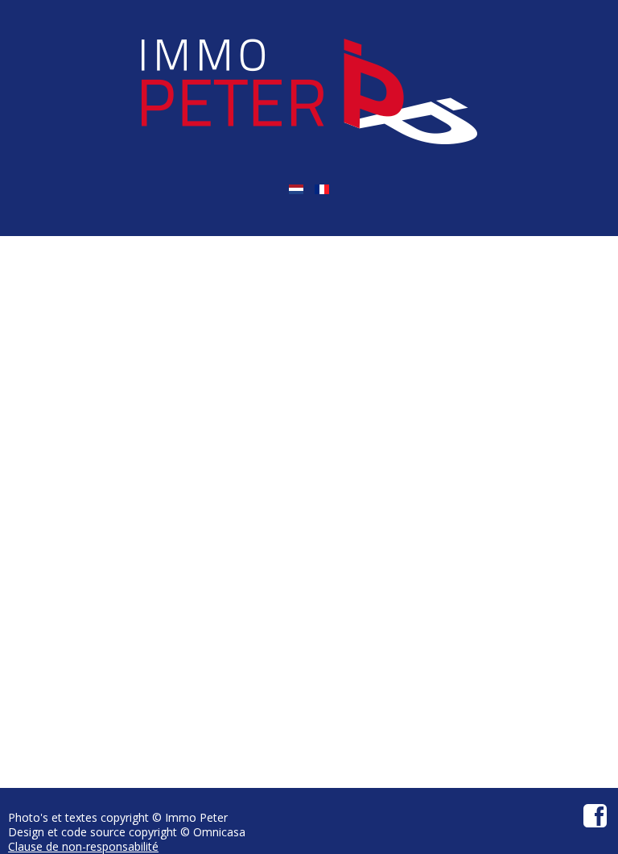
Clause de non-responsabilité (83, 846)
